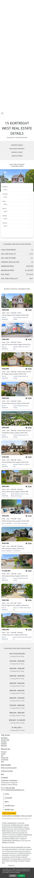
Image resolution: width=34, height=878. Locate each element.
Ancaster (4, 742)
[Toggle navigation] (2, 113)
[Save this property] (30, 296)
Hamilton (4, 744)
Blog (2, 774)
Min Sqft (4, 215)
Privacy (7, 794)
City (2, 756)
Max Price (5, 194)
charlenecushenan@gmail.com (14, 790)
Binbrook (4, 746)
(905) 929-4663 (10, 788)
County (3, 754)
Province (3, 752)
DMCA (6, 802)
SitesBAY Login (9, 809)
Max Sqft (4, 223)
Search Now (17, 231)
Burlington (4, 738)
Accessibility (8, 798)
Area (2, 761)
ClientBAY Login (9, 805)
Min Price (4, 186)
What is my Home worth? (9, 768)
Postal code (4, 758)
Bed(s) (4, 201)
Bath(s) (4, 208)
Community (4, 759)
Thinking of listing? (7, 771)
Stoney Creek (5, 740)
